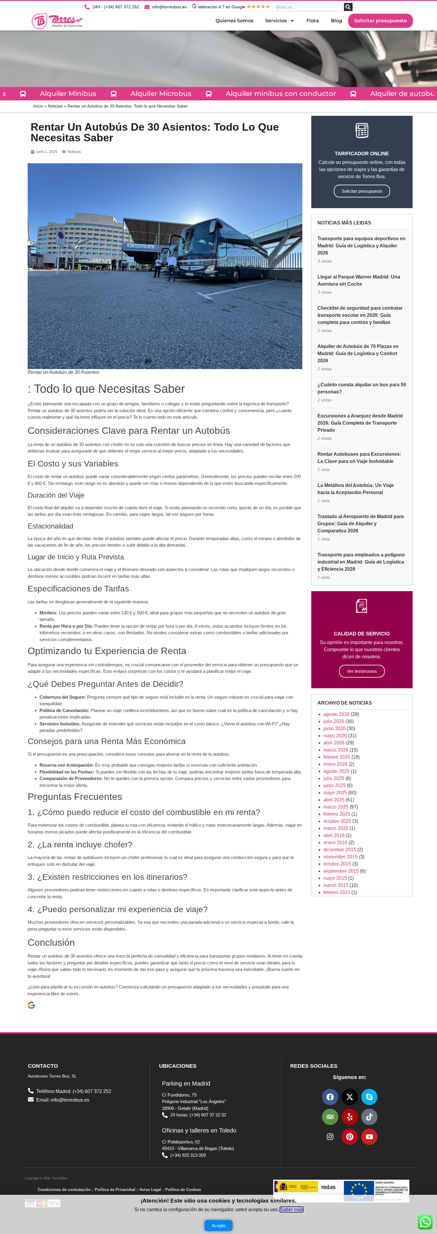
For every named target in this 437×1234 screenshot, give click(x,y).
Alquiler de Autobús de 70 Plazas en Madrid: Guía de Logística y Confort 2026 (358, 353)
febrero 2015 (336, 892)
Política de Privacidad (115, 1189)
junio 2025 (334, 785)
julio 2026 (333, 721)
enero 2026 (335, 764)
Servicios (276, 20)
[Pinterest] (350, 1137)
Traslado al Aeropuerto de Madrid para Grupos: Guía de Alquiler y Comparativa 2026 (360, 523)
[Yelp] (350, 1117)
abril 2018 (334, 835)
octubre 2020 (337, 821)
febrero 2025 (336, 814)
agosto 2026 (336, 714)
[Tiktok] (369, 1117)
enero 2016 (335, 842)
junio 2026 (334, 728)
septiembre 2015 (341, 871)
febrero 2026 (336, 757)
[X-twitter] (350, 1097)
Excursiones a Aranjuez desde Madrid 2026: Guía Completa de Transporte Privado (360, 423)
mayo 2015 (335, 878)
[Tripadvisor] (330, 1117)
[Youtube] (369, 1137)
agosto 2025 (336, 771)
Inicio (38, 106)
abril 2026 (334, 742)
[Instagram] (330, 1137)
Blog (336, 20)
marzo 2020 (335, 828)
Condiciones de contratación (64, 1189)
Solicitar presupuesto (380, 20)
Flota (312, 20)
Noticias (55, 106)
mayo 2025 (335, 792)
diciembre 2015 (339, 849)
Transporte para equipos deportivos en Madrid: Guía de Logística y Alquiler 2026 (361, 245)
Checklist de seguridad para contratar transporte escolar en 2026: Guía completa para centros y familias (360, 315)
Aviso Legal (150, 1189)
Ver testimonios (362, 671)
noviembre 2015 (340, 856)
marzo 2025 (335, 806)
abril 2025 (334, 799)
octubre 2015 (337, 863)
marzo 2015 (335, 885)
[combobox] (309, 7)
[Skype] (369, 1097)
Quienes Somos (234, 20)
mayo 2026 (335, 735)
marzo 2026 (335, 749)
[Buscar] (348, 7)
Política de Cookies (183, 1189)
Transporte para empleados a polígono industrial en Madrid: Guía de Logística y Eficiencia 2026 (361, 562)
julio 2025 (333, 778)
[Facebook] (330, 1097)
